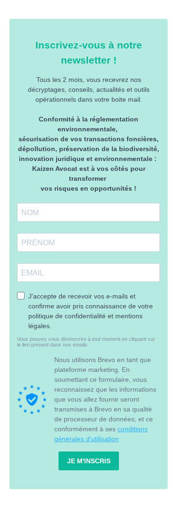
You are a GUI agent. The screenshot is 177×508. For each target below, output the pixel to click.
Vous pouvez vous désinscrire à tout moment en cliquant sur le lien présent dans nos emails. (86, 341)
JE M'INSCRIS (88, 461)
